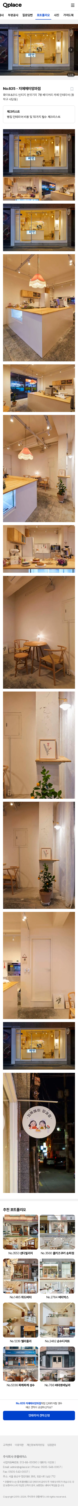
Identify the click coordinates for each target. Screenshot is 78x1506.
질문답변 (27, 15)
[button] (72, 5)
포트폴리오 (43, 15)
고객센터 (7, 1444)
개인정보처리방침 (35, 1444)
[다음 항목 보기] (71, 50)
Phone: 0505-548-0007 (46, 1467)
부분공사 (13, 15)
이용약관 (19, 1444)
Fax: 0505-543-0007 (15, 1471)
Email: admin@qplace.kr (16, 1467)
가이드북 (68, 15)
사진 (56, 15)
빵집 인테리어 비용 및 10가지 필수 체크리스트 (34, 114)
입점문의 (51, 1444)
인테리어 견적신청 (39, 1415)
